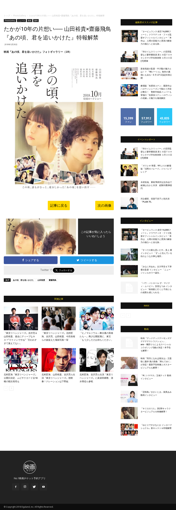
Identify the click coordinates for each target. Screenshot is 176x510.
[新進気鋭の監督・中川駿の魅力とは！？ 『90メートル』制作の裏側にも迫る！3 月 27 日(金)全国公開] (129, 73)
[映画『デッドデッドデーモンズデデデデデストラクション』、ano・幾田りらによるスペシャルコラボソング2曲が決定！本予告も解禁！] (129, 343)
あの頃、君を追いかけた (23, 280)
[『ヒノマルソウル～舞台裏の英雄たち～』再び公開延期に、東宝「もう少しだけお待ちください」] (97, 318)
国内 (36, 20)
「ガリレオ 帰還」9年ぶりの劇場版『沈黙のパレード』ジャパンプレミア (156, 168)
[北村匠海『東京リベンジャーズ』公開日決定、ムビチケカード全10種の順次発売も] (21, 360)
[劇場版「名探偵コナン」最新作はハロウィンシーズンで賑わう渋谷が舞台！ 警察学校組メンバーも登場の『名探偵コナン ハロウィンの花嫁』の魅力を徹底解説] (129, 90)
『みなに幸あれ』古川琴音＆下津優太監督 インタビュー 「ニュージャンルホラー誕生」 (156, 269)
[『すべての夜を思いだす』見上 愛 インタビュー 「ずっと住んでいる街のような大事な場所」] (129, 255)
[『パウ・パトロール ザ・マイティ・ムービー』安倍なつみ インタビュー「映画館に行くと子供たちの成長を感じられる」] (129, 288)
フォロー (146, 109)
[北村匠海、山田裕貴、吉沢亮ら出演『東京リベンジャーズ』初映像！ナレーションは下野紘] (59, 360)
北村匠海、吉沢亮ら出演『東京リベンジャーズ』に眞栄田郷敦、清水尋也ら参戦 (96, 378)
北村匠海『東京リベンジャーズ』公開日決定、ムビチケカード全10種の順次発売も (20, 378)
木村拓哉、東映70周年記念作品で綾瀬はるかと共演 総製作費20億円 (156, 185)
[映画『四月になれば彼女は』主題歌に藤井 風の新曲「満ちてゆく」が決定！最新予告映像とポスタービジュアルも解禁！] (129, 363)
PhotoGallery (19, 15)
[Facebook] (15, 486)
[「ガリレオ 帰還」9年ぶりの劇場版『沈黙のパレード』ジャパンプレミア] (129, 170)
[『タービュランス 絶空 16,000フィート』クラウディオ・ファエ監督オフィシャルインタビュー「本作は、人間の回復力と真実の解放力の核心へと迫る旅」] (129, 36)
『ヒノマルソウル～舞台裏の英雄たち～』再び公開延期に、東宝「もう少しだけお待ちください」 (96, 336)
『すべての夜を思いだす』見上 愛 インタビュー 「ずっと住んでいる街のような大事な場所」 (156, 253)
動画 (29, 20)
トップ (7, 15)
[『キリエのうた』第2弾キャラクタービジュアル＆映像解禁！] (129, 413)
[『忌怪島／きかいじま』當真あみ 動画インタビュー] (129, 396)
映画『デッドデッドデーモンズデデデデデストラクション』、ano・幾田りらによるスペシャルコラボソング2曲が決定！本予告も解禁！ (156, 344)
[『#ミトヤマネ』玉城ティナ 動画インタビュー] (129, 380)
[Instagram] (24, 486)
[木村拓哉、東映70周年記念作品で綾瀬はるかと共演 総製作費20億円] (129, 187)
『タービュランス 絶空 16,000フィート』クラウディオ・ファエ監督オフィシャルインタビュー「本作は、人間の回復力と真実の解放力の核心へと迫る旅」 (156, 37)
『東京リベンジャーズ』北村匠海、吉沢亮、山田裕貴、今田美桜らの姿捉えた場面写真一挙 (58, 336)
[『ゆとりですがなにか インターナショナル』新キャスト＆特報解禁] (129, 430)
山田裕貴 (41, 280)
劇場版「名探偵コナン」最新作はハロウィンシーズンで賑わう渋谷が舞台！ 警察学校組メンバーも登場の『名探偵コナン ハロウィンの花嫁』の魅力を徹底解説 (156, 92)
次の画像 (104, 205)
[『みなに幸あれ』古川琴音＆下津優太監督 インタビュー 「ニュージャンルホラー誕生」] (129, 271)
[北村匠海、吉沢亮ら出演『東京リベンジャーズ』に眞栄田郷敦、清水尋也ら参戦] (97, 360)
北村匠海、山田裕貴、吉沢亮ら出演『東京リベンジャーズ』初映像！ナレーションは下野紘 (58, 378)
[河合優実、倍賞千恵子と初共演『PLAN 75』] (129, 203)
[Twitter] (34, 486)
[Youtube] (43, 486)
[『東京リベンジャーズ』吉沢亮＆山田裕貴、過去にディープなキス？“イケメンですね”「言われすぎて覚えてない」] (21, 318)
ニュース (21, 20)
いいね (128, 109)
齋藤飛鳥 (52, 280)
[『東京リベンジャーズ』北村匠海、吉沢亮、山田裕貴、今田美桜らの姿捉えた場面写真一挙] (59, 318)
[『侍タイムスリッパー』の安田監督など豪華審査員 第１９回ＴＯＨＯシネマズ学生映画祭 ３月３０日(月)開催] (129, 56)
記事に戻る (58, 205)
